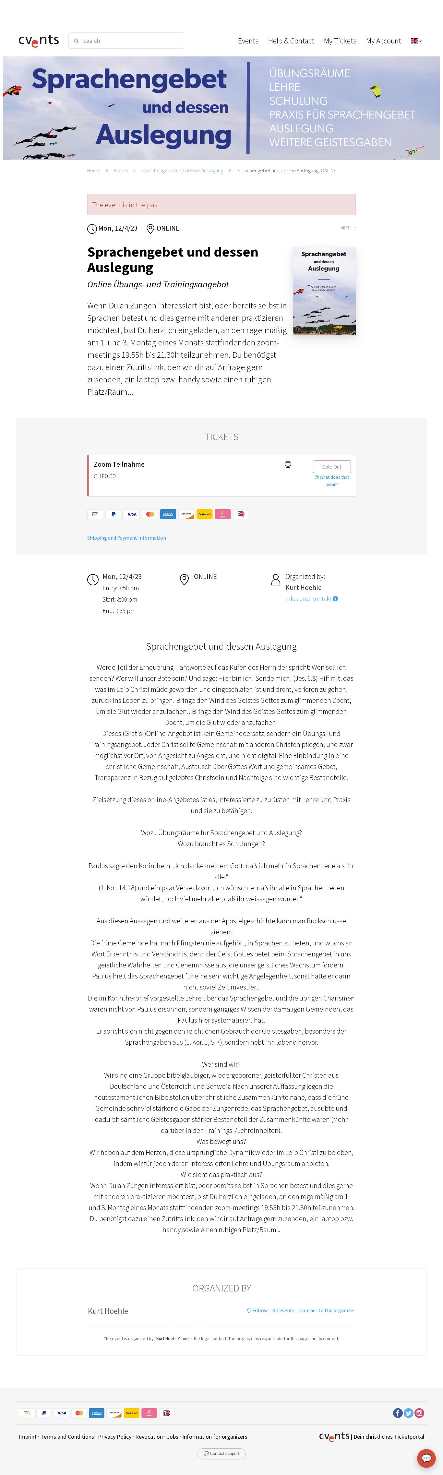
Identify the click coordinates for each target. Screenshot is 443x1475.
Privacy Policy (114, 1436)
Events (121, 170)
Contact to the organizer (327, 1310)
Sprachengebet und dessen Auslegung (182, 170)
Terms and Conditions (67, 1436)
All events (283, 1310)
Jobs (172, 1436)
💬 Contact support (222, 1454)
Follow (259, 1310)
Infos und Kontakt (309, 599)
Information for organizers (214, 1436)
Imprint (28, 1436)
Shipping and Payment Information (126, 537)
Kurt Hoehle (108, 1311)
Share (350, 228)
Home (93, 170)
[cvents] (39, 40)
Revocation (149, 1436)
